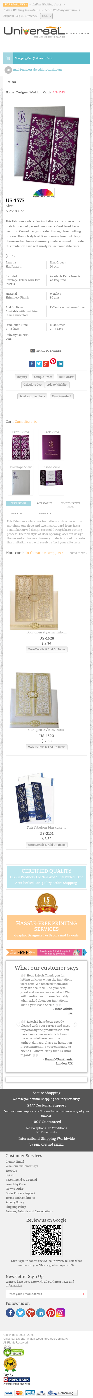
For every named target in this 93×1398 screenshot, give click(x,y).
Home (10, 92)
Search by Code (16, 1184)
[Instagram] (60, 1312)
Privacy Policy (15, 1202)
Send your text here (32, 396)
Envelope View (21, 467)
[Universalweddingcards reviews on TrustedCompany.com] (10, 1365)
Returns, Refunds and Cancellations (29, 1211)
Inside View (51, 467)
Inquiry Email (15, 1161)
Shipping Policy (16, 1206)
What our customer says (22, 1166)
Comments (44, 513)
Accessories (44, 503)
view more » (78, 553)
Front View (20, 432)
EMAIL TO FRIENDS (49, 350)
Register (8, 15)
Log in (19, 15)
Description (18, 503)
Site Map (11, 1170)
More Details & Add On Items (46, 649)
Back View (51, 432)
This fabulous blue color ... (46, 827)
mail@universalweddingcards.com (37, 69)
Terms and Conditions (20, 1197)
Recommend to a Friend (21, 1179)
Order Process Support (20, 1193)
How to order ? (62, 396)
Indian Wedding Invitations (21, 10)
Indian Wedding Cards (46, 4)
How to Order (14, 1188)
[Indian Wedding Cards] (46, 30)
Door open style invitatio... (46, 632)
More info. (18, 513)
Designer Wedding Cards (33, 92)
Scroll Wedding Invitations (62, 10)
